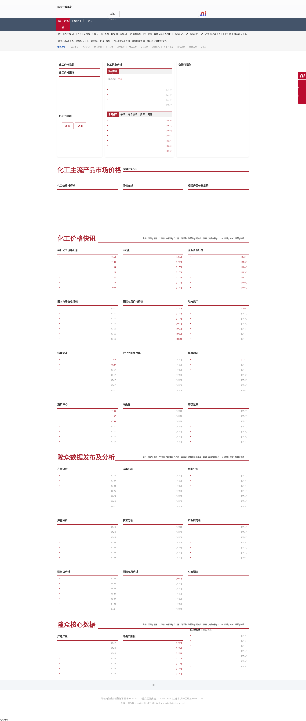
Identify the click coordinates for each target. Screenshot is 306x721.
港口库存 (207, 629)
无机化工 (168, 34)
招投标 (203, 47)
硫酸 (237, 238)
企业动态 (109, 47)
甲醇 (155, 238)
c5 (218, 238)
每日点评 (132, 114)
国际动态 (144, 47)
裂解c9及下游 (196, 34)
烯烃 (60, 34)
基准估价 (156, 47)
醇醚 (108, 41)
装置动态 (193, 47)
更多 (98, 115)
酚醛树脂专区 (138, 41)
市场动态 (133, 47)
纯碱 (231, 238)
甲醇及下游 (97, 34)
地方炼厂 (121, 47)
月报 (80, 126)
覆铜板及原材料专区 (157, 41)
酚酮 (107, 34)
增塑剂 (114, 34)
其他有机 (158, 34)
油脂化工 (77, 21)
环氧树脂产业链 (96, 41)
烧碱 (226, 238)
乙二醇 (176, 238)
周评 (142, 114)
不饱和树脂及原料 (121, 41)
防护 (90, 21)
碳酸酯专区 (81, 41)
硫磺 (242, 238)
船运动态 (181, 47)
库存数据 (195, 629)
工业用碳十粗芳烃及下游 (234, 34)
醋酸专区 (124, 34)
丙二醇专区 (70, 34)
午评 (122, 114)
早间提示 (74, 47)
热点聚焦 (98, 47)
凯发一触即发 (62, 24)
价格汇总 (86, 47)
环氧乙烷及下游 (66, 41)
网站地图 (4, 720)
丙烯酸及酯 (135, 34)
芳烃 (79, 34)
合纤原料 (147, 34)
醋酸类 (198, 238)
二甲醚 (162, 238)
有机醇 (87, 34)
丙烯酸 (184, 238)
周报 (67, 126)
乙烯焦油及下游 (213, 34)
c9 (222, 238)
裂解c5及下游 (181, 34)
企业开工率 (168, 47)
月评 (150, 114)
